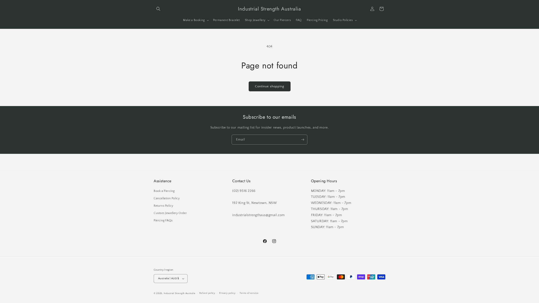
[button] (158, 8)
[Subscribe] (302, 140)
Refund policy (207, 293)
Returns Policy (163, 205)
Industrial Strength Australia (179, 293)
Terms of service (249, 293)
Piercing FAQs (163, 220)
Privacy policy (227, 293)
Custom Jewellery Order (170, 213)
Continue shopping (269, 86)
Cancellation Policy (167, 198)
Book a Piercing (164, 191)
